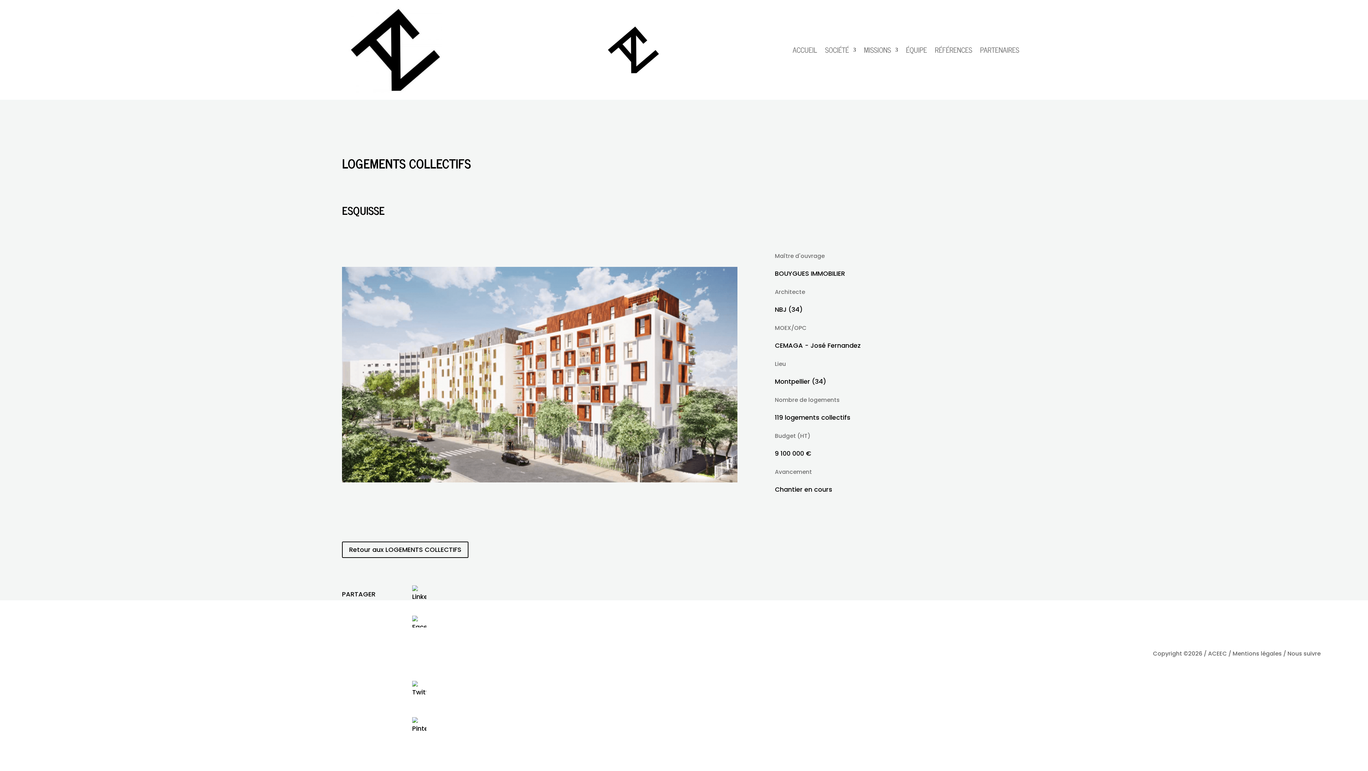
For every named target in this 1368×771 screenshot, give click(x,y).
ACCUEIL (805, 50)
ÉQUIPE (916, 50)
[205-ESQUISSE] (539, 480)
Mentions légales (1257, 654)
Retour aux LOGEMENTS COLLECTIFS (405, 549)
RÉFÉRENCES (953, 50)
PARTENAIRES (999, 50)
